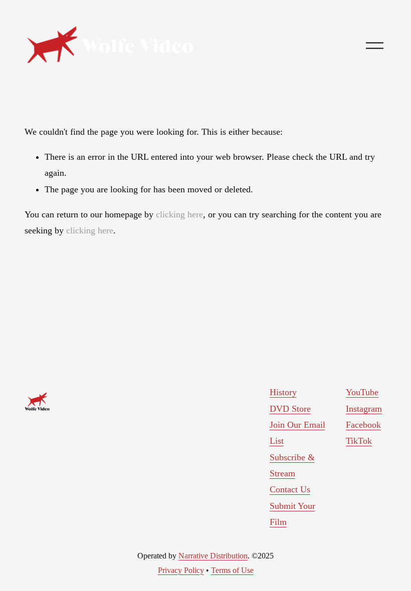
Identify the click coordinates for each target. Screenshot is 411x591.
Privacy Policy (181, 570)
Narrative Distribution (213, 555)
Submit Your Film (292, 514)
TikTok (359, 441)
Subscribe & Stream (292, 465)
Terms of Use (232, 570)
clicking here (179, 214)
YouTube (362, 392)
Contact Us (290, 489)
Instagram (364, 409)
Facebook (363, 425)
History (283, 392)
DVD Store (290, 409)
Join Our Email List (297, 433)
